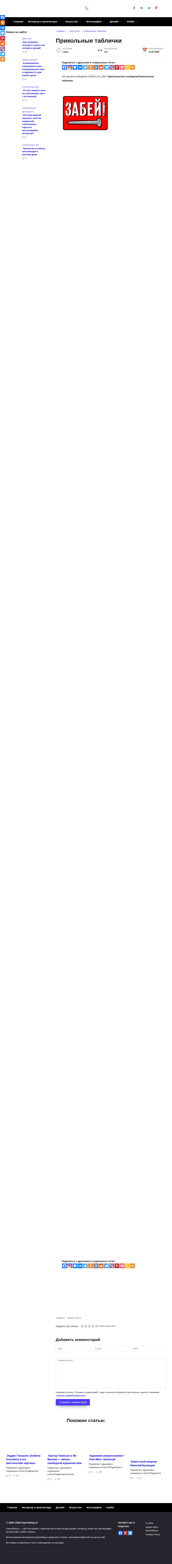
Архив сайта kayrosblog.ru (152, 1529)
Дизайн (114, 21)
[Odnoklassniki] (90, 67)
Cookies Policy (153, 1534)
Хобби (130, 21)
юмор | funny (75, 1318)
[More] (132, 67)
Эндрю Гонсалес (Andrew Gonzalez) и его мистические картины (23, 1459)
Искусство (71, 21)
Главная (18, 21)
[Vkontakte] (80, 67)
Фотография (93, 21)
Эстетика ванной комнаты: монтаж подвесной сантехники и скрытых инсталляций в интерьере (31, 124)
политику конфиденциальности (70, 1395)
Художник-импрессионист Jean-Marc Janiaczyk (106, 1457)
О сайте (149, 1523)
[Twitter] (85, 67)
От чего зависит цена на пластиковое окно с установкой (34, 93)
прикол (61, 1318)
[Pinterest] (116, 67)
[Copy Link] (127, 67)
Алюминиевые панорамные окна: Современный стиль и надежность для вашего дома (33, 69)
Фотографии (94, 1507)
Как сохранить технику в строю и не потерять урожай (33, 45)
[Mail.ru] (96, 67)
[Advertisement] (111, 1297)
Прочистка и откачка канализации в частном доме (33, 151)
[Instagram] (69, 67)
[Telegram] (106, 67)
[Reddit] (101, 67)
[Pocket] (122, 67)
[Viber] (111, 67)
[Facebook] (64, 67)
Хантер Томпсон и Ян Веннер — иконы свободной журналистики (64, 1459)
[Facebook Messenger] (75, 67)
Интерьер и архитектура (42, 21)
